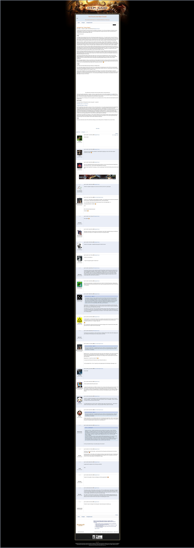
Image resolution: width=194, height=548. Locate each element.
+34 (79, 418)
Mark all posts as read (97, 531)
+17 (79, 405)
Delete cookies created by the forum (107, 531)
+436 (79, 325)
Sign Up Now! (97, 528)
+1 (79, 390)
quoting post (90, 427)
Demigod (83, 22)
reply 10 (93, 296)
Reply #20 (80, 425)
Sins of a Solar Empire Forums (98, 197)
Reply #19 (80, 409)
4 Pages (116, 133)
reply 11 (94, 412)
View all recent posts (81, 531)
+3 (79, 225)
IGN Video (97, 128)
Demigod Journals (89, 22)
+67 (79, 206)
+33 (79, 377)
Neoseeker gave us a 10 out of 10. (82, 103)
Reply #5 (80, 197)
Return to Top (116, 531)
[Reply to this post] (117, 132)
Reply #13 (80, 316)
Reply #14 (80, 330)
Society (111, 94)
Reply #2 (80, 149)
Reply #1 (80, 134)
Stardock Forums (96, 216)
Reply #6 (80, 216)
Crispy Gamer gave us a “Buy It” (82, 105)
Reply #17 (80, 381)
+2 (79, 158)
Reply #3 (80, 162)
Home (79, 22)
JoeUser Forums (97, 28)
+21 (79, 171)
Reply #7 (80, 229)
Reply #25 (80, 501)
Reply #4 (80, 184)
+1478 (79, 143)
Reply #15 (80, 343)
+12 (79, 193)
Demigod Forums (96, 134)
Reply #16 (80, 368)
